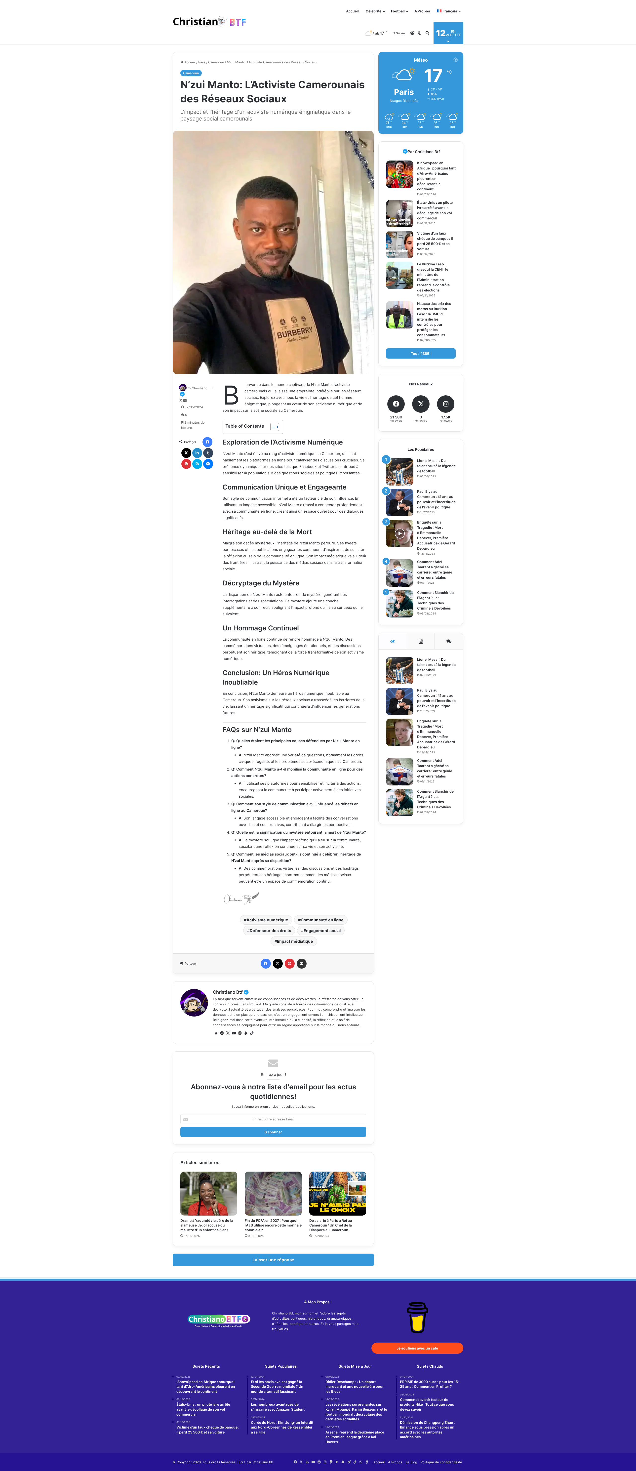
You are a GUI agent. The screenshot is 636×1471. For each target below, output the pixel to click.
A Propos (422, 11)
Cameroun (216, 62)
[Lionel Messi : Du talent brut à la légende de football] (399, 472)
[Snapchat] (246, 1033)
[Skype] (197, 464)
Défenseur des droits (270, 930)
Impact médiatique (295, 941)
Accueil (352, 11)
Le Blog (411, 1462)
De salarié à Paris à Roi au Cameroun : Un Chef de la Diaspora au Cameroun (330, 1225)
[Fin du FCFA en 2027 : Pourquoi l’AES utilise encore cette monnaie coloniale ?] (273, 1193)
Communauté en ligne (322, 919)
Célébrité (373, 11)
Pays (201, 62)
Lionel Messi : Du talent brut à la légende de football (436, 465)
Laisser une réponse (273, 1259)
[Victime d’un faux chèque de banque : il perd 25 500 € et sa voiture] (399, 244)
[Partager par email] (302, 964)
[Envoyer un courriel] (185, 401)
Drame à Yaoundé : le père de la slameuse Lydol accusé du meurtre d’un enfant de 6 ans (206, 1225)
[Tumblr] (208, 453)
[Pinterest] (186, 464)
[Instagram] (240, 1033)
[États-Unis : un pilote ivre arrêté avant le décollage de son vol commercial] (399, 213)
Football (398, 11)
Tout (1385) (421, 353)
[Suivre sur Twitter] (181, 401)
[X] (186, 453)
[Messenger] (208, 464)
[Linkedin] (197, 453)
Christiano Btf (231, 992)
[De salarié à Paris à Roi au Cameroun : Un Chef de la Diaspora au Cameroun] (337, 1193)
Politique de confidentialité (441, 1462)
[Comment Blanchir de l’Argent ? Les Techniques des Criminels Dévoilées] (399, 603)
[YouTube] (234, 1033)
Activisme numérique (267, 919)
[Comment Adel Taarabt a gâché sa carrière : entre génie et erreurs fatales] (399, 573)
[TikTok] (252, 1033)
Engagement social (322, 930)
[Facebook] (207, 442)
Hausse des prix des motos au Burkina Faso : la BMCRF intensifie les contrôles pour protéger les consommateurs (434, 319)
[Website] (216, 1033)
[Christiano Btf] (210, 22)
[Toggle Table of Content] (272, 427)
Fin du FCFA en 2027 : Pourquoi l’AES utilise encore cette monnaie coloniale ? (273, 1225)
